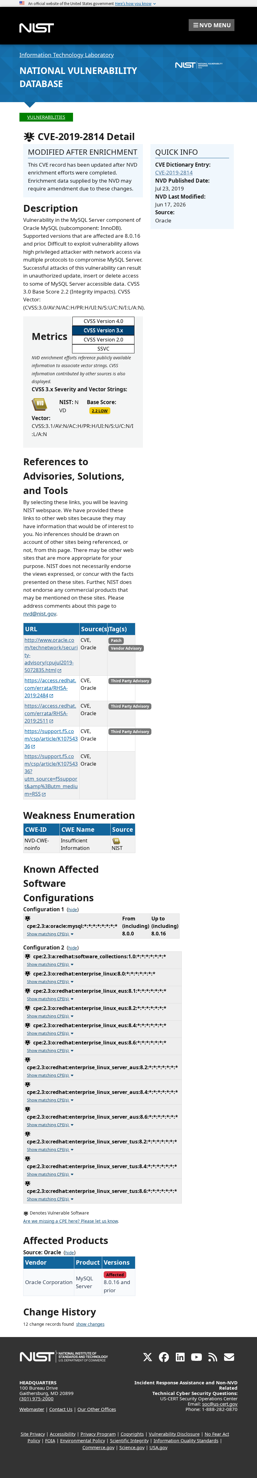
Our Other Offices (96, 1409)
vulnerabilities (46, 117)
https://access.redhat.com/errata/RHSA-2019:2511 (50, 713)
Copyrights (132, 1434)
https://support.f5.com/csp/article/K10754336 (51, 739)
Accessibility (63, 1434)
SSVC (103, 348)
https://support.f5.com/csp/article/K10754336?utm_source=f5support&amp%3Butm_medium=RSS (51, 775)
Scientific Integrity (129, 1441)
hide (72, 910)
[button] (211, 25)
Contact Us (60, 1409)
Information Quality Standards (186, 1441)
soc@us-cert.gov (220, 1404)
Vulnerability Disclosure (174, 1434)
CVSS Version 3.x (103, 330)
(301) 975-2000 (36, 1398)
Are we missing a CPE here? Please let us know (70, 1221)
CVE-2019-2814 (174, 172)
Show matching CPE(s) (48, 934)
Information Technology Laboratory (66, 55)
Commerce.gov (98, 1447)
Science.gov (131, 1447)
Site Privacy (33, 1434)
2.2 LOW (100, 411)
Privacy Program (98, 1434)
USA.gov (158, 1447)
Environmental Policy (82, 1441)
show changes (90, 1324)
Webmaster (31, 1409)
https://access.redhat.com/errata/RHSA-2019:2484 (50, 688)
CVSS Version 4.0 (103, 321)
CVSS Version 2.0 (103, 339)
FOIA (50, 1441)
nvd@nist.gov (39, 613)
